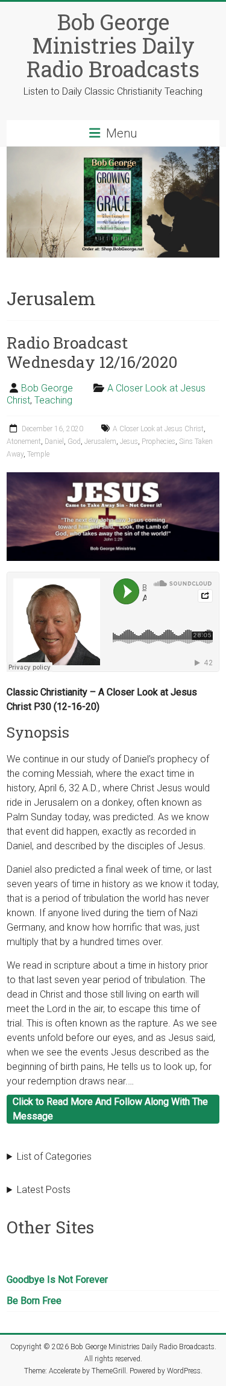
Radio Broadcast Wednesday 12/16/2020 (92, 352)
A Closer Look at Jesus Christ (158, 429)
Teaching (53, 400)
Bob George (47, 388)
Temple (38, 454)
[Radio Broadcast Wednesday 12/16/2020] (113, 478)
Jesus (129, 441)
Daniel (54, 441)
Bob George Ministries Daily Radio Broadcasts (113, 45)
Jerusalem (100, 441)
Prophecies (158, 441)
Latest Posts (44, 1189)
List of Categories (54, 1156)
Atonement (24, 441)
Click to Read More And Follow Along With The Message (110, 1109)
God (74, 441)
